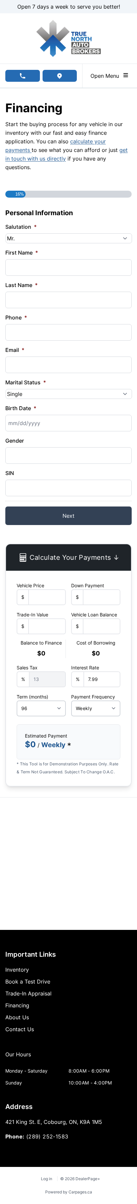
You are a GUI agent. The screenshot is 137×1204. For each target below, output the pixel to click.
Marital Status (25, 382)
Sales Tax (27, 667)
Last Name (21, 285)
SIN (9, 473)
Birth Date (20, 408)
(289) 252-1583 (47, 1136)
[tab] (18, 1057)
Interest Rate (85, 667)
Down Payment (87, 585)
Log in (46, 1178)
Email (14, 350)
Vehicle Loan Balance (94, 614)
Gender (14, 440)
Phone (16, 317)
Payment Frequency (93, 696)
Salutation (21, 226)
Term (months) (32, 696)
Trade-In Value (32, 614)
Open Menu (106, 75)
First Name (21, 252)
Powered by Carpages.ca (68, 1191)
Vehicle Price (30, 585)
